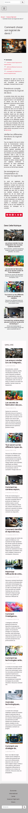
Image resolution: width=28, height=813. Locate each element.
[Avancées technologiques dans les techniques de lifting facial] (14, 694)
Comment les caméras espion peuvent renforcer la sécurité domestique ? (14, 322)
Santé (13, 796)
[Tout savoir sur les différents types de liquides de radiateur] (14, 286)
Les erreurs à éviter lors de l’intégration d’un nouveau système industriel (14, 244)
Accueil (3, 17)
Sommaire (9, 60)
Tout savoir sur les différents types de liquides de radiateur (14, 296)
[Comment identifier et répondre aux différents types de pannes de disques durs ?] (14, 522)
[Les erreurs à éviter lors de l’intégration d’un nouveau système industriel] (14, 235)
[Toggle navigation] (4, 8)
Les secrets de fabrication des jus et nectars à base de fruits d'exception (14, 270)
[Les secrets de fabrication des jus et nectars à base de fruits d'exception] (14, 261)
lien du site (8, 130)
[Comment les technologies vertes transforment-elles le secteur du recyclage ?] (14, 650)
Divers (13, 802)
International (13, 793)
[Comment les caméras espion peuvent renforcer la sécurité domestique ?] (14, 312)
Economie (13, 790)
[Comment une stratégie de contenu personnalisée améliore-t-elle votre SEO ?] (14, 738)
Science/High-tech (11, 17)
